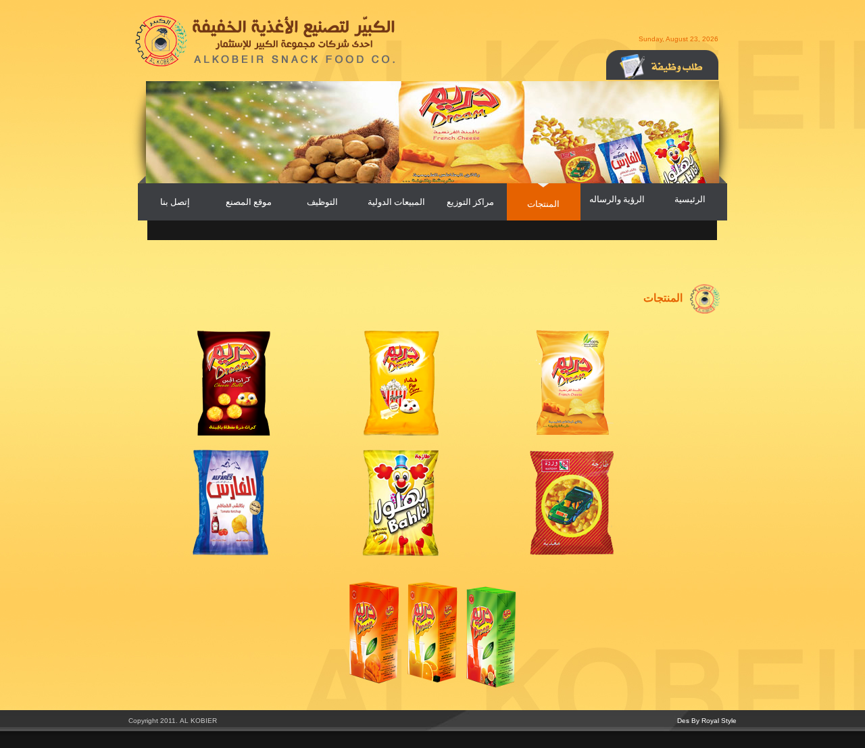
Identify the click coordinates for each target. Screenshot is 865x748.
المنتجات (543, 204)
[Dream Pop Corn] (401, 433)
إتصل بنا (175, 202)
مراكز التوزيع (470, 202)
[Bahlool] (401, 553)
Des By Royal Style (707, 720)
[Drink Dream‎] (432, 685)
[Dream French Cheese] (572, 433)
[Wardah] (572, 553)
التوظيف (322, 202)
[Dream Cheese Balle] (231, 433)
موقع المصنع (249, 202)
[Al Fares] (231, 553)
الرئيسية (690, 199)
